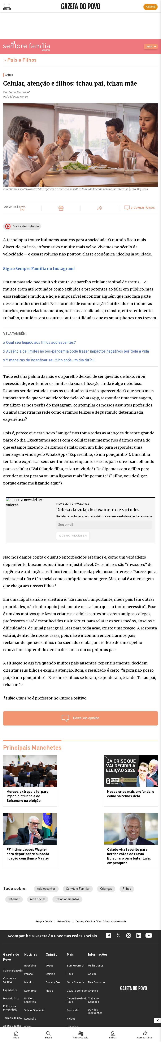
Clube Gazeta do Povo (77, 1000)
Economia (30, 991)
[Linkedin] (139, 936)
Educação (30, 1019)
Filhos (127, 889)
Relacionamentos (67, 899)
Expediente (10, 990)
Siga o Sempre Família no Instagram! (39, 268)
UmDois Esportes (30, 1000)
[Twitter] (118, 936)
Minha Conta (95, 966)
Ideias (49, 991)
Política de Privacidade (10, 1008)
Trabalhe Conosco (93, 1000)
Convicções (53, 982)
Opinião (50, 974)
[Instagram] (128, 936)
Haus (70, 974)
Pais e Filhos (21, 60)
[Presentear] (61, 209)
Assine (92, 974)
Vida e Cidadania (34, 1010)
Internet (14, 899)
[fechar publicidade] (157, 1020)
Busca (48, 1038)
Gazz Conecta (75, 982)
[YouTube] (149, 936)
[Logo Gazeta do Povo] (133, 988)
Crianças (106, 889)
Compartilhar (145, 1038)
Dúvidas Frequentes (95, 1011)
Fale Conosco (96, 982)
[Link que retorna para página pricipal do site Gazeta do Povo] (80, 6)
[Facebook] (108, 936)
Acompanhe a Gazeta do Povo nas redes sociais (52, 936)
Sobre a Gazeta (13, 971)
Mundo (28, 982)
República (30, 966)
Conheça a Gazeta (9, 980)
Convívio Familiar (78, 889)
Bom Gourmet (75, 966)
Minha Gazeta (80, 1038)
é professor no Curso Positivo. (45, 698)
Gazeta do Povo (77, 991)
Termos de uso (12, 1018)
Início (16, 1038)
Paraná (28, 974)
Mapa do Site (11, 998)
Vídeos (71, 1019)
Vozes (49, 966)
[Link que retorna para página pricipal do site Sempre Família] (26, 46)
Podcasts (73, 1010)
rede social (37, 899)
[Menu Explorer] (7, 7)
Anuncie (93, 991)
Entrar (113, 1038)
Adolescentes (46, 889)
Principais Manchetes (32, 748)
